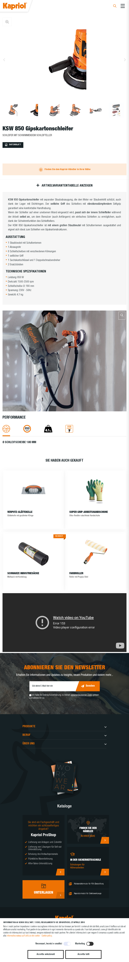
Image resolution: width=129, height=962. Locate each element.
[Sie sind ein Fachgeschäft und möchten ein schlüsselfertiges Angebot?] (60, 872)
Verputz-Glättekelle (19, 512)
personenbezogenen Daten (81, 695)
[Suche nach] (114, 6)
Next (124, 59)
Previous (4, 59)
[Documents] (60, 895)
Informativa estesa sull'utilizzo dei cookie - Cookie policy (29, 936)
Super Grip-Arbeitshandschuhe (88, 512)
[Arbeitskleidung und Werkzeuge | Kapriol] (19, 7)
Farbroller (76, 573)
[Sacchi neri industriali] (33, 552)
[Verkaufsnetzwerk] (104, 840)
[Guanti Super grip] (95, 490)
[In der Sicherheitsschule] (104, 872)
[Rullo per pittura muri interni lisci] (95, 552)
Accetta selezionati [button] (46, 954)
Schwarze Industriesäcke (23, 573)
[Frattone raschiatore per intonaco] (33, 490)
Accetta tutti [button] (83, 954)
